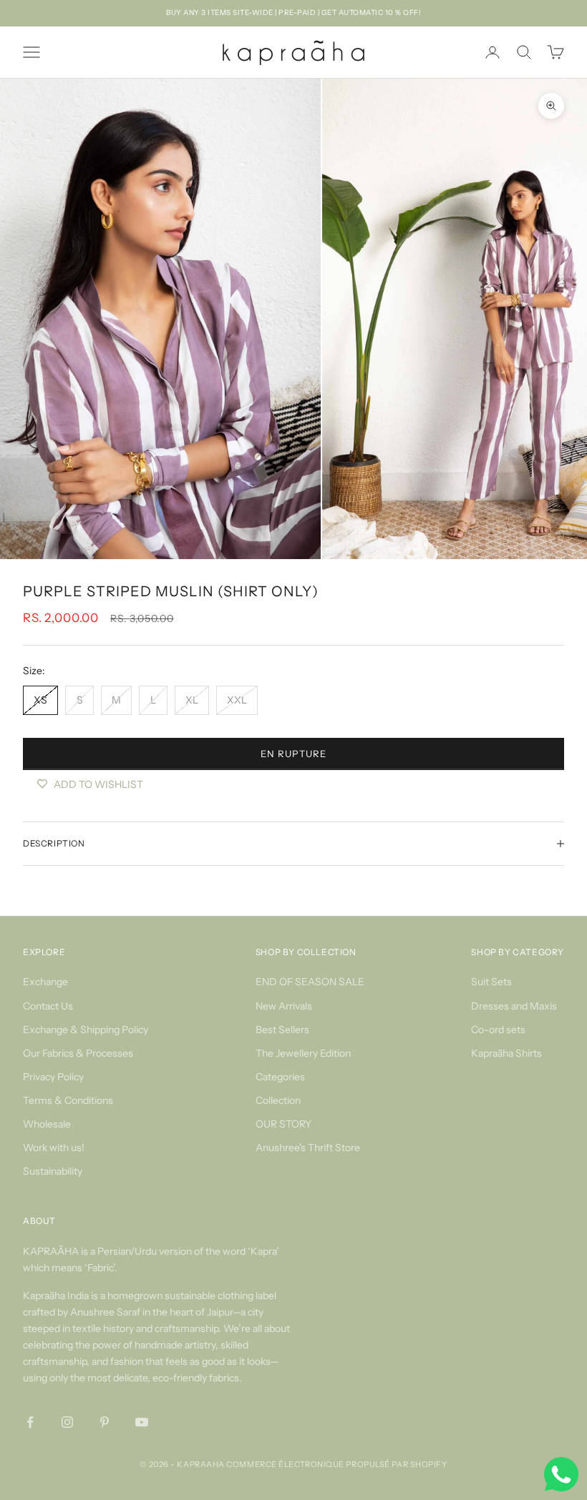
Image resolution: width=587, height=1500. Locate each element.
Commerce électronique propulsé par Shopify (336, 1464)
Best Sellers (282, 1029)
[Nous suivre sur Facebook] (30, 1422)
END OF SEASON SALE (310, 981)
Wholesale (47, 1123)
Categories (280, 1076)
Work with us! (53, 1147)
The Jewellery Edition (303, 1053)
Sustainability (52, 1171)
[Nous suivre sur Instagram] (67, 1422)
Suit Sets (491, 981)
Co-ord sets (498, 1029)
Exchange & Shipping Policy (85, 1029)
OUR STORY (283, 1123)
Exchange (45, 981)
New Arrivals (284, 1006)
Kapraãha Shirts (506, 1053)
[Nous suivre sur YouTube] (142, 1422)
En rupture (293, 753)
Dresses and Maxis (514, 1006)
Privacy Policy (53, 1076)
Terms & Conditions (68, 1100)
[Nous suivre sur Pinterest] (104, 1422)
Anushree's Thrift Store (308, 1147)
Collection (278, 1100)
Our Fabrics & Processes (78, 1053)
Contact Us (48, 1006)
